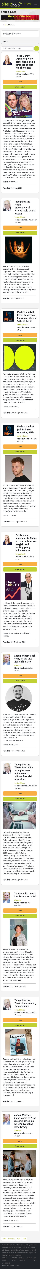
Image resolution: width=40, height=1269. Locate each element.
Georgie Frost (20, 71)
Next (18, 1238)
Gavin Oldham (20, 217)
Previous (11, 1238)
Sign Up (28, 4)
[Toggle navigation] (36, 4)
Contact (29, 1258)
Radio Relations (22, 325)
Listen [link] (20, 82)
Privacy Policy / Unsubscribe (6, 1260)
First (4, 1238)
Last (24, 1238)
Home (5, 25)
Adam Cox (17, 665)
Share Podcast (20, 87)
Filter (4, 42)
